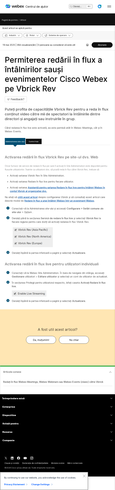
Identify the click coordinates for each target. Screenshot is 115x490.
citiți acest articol (28, 197)
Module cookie (57, 463)
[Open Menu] (109, 6)
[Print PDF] (87, 45)
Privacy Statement (14, 484)
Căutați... (77, 6)
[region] (44, 481)
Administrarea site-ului (15, 142)
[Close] (84, 475)
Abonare (102, 45)
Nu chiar (74, 339)
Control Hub (33, 142)
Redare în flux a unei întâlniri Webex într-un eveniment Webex (59, 200)
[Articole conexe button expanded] (110, 372)
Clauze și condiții (11, 463)
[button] (99, 6)
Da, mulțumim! (41, 339)
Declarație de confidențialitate (35, 463)
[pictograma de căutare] (71, 7)
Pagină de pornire (10, 20)
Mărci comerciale (75, 463)
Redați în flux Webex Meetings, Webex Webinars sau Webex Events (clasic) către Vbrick (53, 381)
